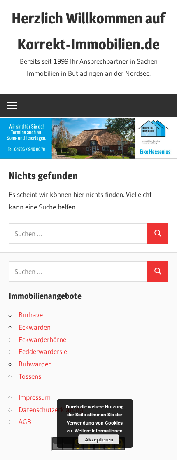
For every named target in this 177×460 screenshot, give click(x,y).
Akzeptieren (99, 439)
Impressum (35, 397)
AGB (25, 421)
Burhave (31, 314)
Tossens (30, 376)
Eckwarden (35, 327)
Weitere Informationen (99, 430)
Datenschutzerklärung (51, 409)
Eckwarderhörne (42, 339)
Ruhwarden (35, 363)
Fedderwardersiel (44, 351)
